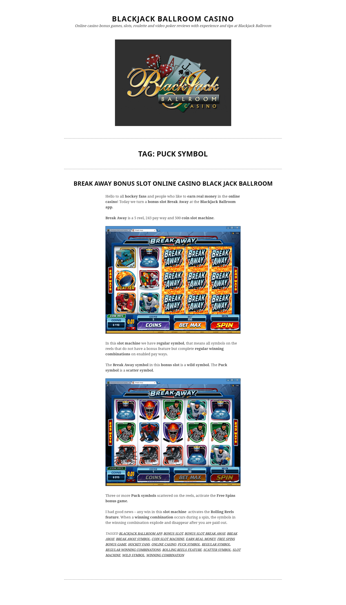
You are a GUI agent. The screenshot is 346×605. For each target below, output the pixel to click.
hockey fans (139, 544)
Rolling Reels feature (182, 549)
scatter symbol (217, 549)
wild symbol (133, 555)
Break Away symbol (133, 539)
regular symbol (216, 544)
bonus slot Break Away (205, 533)
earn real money (201, 539)
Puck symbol (189, 544)
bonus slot (173, 533)
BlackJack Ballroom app (140, 533)
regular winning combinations (133, 549)
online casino (163, 544)
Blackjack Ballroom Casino (173, 19)
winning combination (165, 555)
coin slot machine (168, 539)
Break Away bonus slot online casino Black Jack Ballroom (173, 183)
